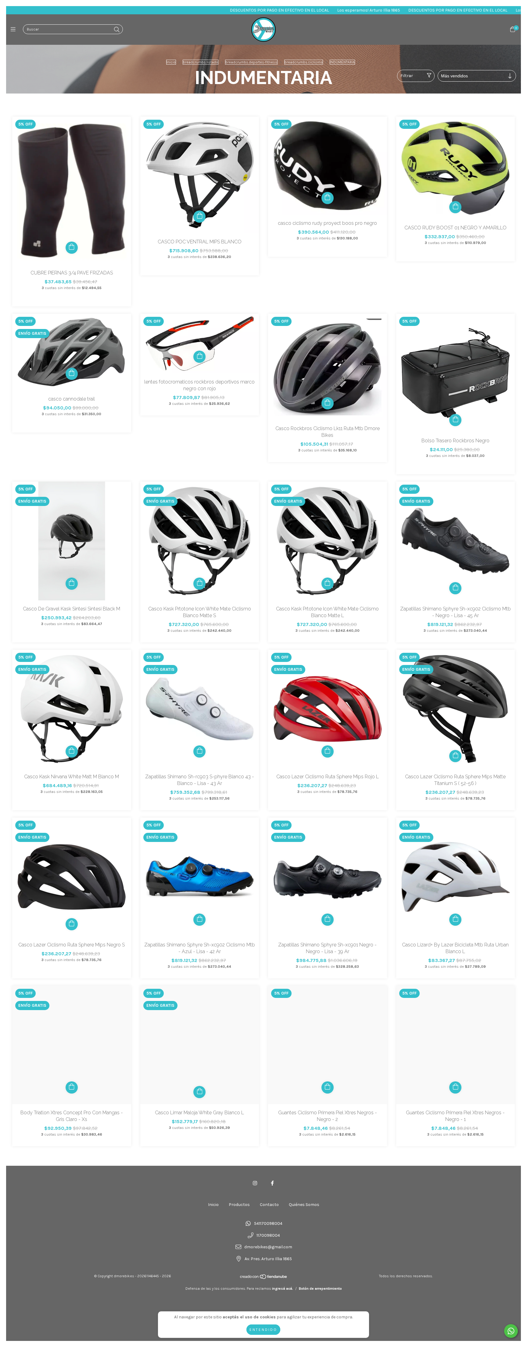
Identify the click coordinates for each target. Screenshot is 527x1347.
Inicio (171, 62)
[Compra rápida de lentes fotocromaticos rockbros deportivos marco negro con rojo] (199, 357)
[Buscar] (116, 30)
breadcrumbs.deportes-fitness (251, 62)
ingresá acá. (282, 1288)
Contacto (269, 1204)
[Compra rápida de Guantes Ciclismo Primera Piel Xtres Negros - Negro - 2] (327, 1087)
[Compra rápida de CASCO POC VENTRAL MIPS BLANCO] (199, 216)
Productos (239, 1204)
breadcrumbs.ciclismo (304, 62)
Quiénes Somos (304, 1204)
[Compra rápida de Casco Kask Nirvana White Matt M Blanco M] (72, 751)
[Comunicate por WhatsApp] (511, 1331)
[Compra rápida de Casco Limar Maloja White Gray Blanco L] (199, 1092)
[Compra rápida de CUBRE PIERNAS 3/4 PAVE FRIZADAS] (72, 248)
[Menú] (14, 29)
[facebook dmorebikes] (272, 1183)
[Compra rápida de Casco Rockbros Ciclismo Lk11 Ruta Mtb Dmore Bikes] (327, 403)
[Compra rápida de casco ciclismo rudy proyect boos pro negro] (327, 198)
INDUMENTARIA (342, 62)
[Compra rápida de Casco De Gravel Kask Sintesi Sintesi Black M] (72, 584)
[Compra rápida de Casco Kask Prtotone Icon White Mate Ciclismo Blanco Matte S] (199, 584)
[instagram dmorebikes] (255, 1183)
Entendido (263, 1330)
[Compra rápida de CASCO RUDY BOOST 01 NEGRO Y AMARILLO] (455, 207)
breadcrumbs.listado (200, 62)
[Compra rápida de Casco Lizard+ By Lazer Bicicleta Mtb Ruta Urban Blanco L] (455, 920)
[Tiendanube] (263, 1278)
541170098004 (268, 1223)
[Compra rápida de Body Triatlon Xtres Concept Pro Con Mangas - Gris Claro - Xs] (72, 1087)
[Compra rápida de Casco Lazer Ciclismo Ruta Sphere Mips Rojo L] (327, 751)
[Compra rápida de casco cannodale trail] (72, 374)
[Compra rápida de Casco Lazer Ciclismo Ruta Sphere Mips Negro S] (72, 924)
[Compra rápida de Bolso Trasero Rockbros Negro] (455, 420)
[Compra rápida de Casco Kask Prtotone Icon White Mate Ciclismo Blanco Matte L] (327, 584)
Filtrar (406, 75)
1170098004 (268, 1235)
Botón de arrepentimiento (320, 1288)
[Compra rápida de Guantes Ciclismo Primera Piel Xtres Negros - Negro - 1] (455, 1087)
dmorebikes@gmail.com (268, 1247)
